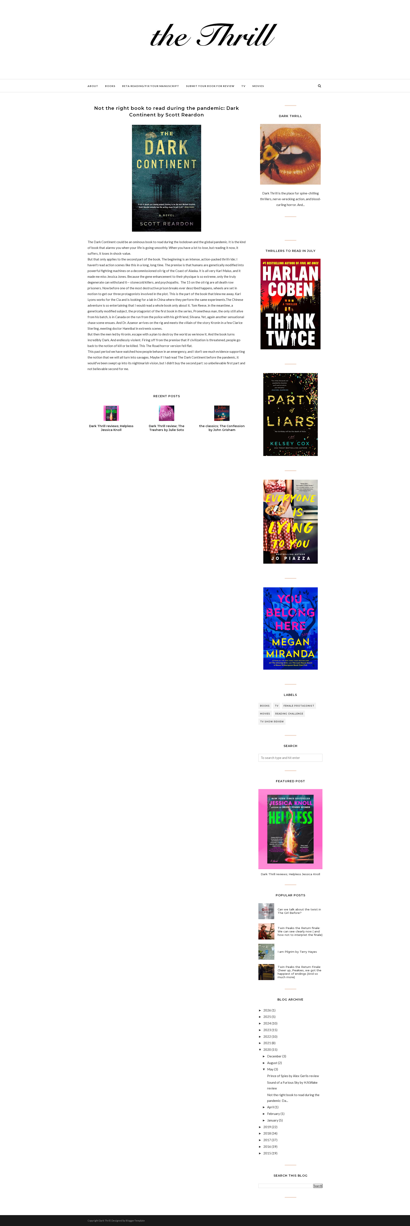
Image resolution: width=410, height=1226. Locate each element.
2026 (267, 1010)
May (270, 1069)
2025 (267, 1017)
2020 (267, 1049)
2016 (267, 1146)
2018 (267, 1133)
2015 (267, 1153)
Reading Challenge (289, 713)
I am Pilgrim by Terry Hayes (297, 951)
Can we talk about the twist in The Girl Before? (299, 911)
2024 (267, 1023)
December (274, 1056)
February (273, 1114)
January (272, 1120)
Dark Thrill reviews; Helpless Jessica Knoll (290, 874)
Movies (265, 713)
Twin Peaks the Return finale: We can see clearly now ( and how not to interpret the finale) (300, 931)
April (270, 1107)
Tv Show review (272, 721)
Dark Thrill (105, 1220)
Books (265, 705)
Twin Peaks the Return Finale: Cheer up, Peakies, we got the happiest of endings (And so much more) (299, 972)
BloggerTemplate (135, 1220)
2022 (267, 1036)
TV (276, 705)
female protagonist (299, 705)
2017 (267, 1140)
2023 (267, 1030)
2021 (267, 1043)
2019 (267, 1127)
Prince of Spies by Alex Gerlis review (293, 1076)
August (272, 1063)
